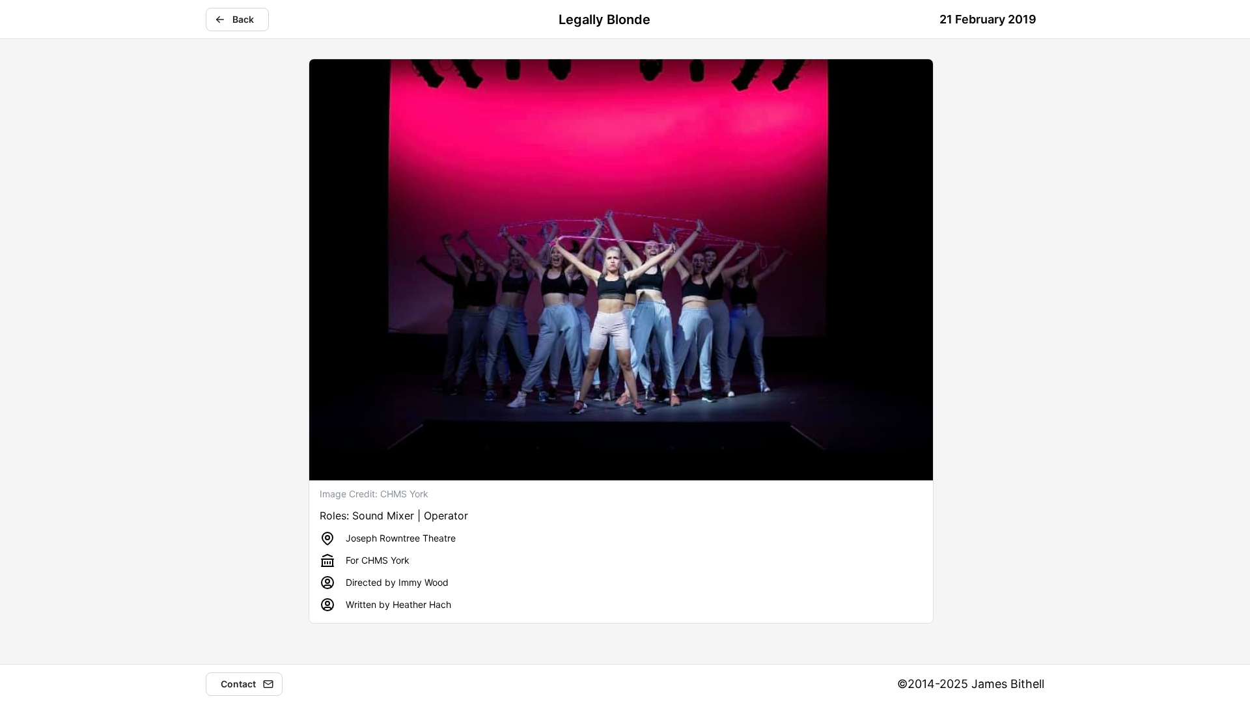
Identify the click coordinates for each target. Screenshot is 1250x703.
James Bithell (1007, 684)
